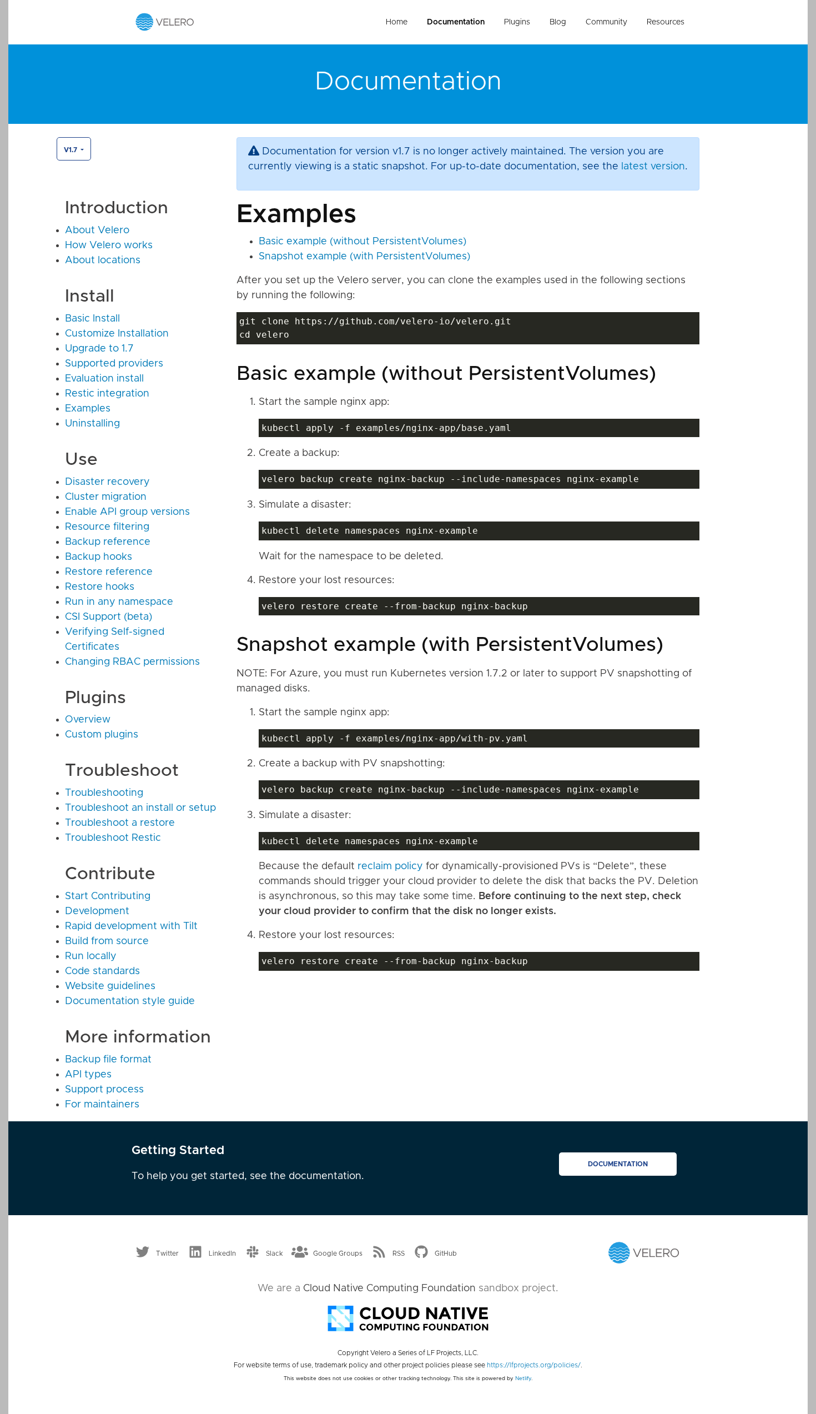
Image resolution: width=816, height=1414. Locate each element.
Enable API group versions (127, 512)
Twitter (167, 1253)
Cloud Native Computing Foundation (389, 1288)
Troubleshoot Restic (113, 838)
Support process (104, 1090)
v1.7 (71, 150)
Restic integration (107, 394)
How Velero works (109, 245)
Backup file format (108, 1060)
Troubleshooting (104, 793)
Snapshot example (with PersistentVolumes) (364, 257)
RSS (398, 1253)
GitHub (446, 1253)
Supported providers (114, 364)
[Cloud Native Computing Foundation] (408, 1317)
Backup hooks (98, 557)
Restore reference (109, 572)
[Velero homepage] (165, 22)
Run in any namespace (119, 602)
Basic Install (92, 319)
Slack (274, 1253)
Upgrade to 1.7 (99, 349)
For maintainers (102, 1105)
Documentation (456, 22)
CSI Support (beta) (108, 617)
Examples (87, 409)
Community (606, 22)
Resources (665, 22)
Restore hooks (99, 587)
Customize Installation (117, 334)
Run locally (91, 956)
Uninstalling (92, 424)
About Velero (97, 230)
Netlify (523, 1378)
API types (88, 1075)
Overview (87, 720)
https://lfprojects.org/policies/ (534, 1365)
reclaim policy (390, 866)
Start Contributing (107, 896)
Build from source (107, 941)
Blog (558, 22)
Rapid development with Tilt (131, 926)
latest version (653, 167)
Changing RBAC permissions (132, 662)
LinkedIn (222, 1253)
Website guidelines (110, 986)
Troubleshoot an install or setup (140, 808)
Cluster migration (106, 497)
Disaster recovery (107, 482)
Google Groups (337, 1253)
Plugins (517, 22)
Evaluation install (104, 379)
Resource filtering (107, 527)
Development (97, 911)
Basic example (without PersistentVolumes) (362, 242)
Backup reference (107, 542)
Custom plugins (101, 735)
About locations (102, 260)
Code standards (102, 971)
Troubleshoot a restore (120, 823)
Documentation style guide (130, 1001)
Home (396, 22)
